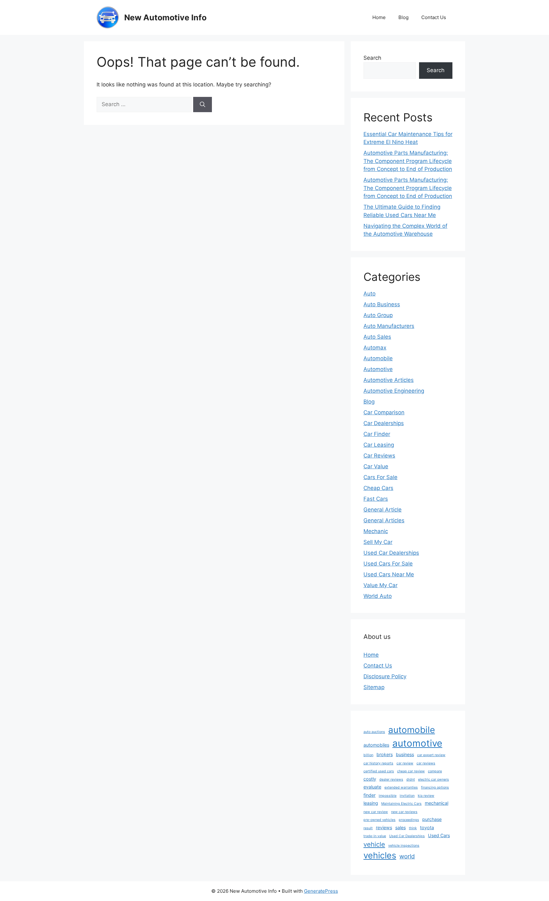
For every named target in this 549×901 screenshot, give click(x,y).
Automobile (378, 358)
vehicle (374, 844)
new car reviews (404, 812)
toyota (427, 827)
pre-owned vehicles (379, 820)
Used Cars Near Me (388, 574)
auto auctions (374, 732)
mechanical (436, 803)
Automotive (378, 369)
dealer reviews (391, 779)
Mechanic (375, 531)
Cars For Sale (380, 477)
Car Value (375, 466)
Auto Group (378, 315)
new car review (375, 812)
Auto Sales (377, 337)
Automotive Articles (388, 380)
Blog (403, 17)
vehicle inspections (403, 845)
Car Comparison (383, 412)
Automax (374, 347)
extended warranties (401, 787)
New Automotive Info (165, 17)
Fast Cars (375, 499)
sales (400, 827)
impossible (387, 796)
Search (372, 58)
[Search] (202, 104)
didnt (410, 779)
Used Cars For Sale (388, 563)
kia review (426, 796)
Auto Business (381, 304)
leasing (370, 803)
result (368, 828)
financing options (435, 787)
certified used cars (378, 771)
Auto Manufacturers (388, 326)
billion (368, 755)
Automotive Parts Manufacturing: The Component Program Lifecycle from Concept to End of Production (407, 161)
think (413, 828)
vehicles (379, 855)
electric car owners (433, 779)
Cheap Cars (378, 488)
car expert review (431, 755)
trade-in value (374, 836)
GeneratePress (321, 891)
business (405, 754)
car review (404, 763)
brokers (384, 754)
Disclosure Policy (384, 676)
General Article (382, 509)
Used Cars (439, 835)
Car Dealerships (383, 423)
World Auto (377, 596)
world (407, 856)
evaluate (372, 786)
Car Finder (376, 434)
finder (369, 795)
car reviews (426, 763)
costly (369, 779)
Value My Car (380, 585)
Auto (369, 293)
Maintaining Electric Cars (401, 804)
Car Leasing (378, 445)
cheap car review (411, 771)
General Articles (383, 520)
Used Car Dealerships (391, 553)
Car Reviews (379, 455)
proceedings (409, 820)
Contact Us (433, 17)
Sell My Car (377, 542)
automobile (411, 729)
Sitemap (373, 687)
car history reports (378, 763)
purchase (432, 819)
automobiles (376, 745)
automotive (417, 743)
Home (379, 17)
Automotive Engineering (393, 391)
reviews (384, 827)
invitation (407, 796)
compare (435, 771)
